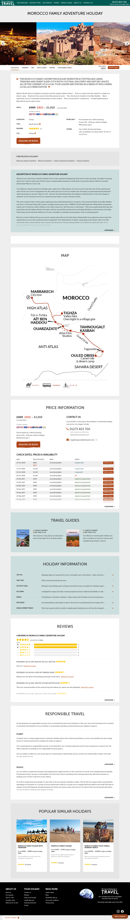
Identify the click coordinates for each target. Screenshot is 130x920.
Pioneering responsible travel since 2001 (110, 902)
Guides (66, 3)
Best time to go (40, 532)
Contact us (27, 892)
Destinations (22, 3)
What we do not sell (12, 903)
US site (26, 905)
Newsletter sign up (51, 897)
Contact (88, 3)
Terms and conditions (52, 900)
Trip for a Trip (10, 897)
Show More (109, 230)
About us (8, 892)
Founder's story (10, 900)
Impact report (50, 892)
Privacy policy (50, 903)
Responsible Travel (65, 68)
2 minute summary (41, 530)
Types (35, 3)
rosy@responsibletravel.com (82, 440)
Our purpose (9, 895)
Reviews (52, 68)
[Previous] (3, 44)
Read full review (29, 666)
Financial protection (30, 903)
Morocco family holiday (61, 846)
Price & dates (42, 68)
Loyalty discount (29, 900)
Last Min (47, 3)
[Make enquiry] (113, 67)
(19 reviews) (28, 864)
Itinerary (25, 68)
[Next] (127, 44)
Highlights (15, 68)
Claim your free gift (30, 897)
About (77, 3)
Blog (47, 895)
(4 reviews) (61, 862)
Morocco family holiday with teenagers (30, 847)
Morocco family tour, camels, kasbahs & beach (97, 847)
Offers (56, 3)
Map (32, 68)
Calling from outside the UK (79, 434)
